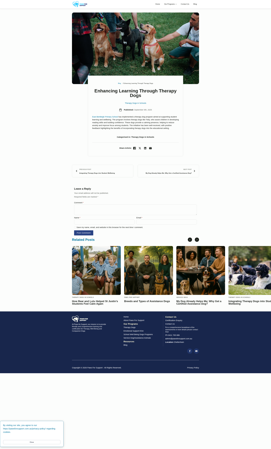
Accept (31, 437)
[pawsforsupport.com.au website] (80, 319)
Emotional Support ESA (134, 331)
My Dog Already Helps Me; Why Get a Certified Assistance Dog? (198, 302)
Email (139, 218)
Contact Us (185, 4)
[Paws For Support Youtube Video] (196, 351)
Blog (195, 4)
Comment (79, 203)
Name (77, 218)
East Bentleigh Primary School (105, 117)
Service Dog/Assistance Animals (137, 338)
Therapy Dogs (130, 327)
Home (157, 4)
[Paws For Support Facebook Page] (189, 351)
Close (32, 442)
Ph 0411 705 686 (172, 335)
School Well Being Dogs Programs (138, 334)
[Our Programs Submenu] (177, 4)
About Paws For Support (134, 320)
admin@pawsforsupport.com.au (178, 339)
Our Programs (169, 4)
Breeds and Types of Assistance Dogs (147, 301)
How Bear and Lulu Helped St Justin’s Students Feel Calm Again (95, 302)
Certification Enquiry (173, 320)
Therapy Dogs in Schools (135, 103)
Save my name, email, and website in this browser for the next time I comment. (110, 227)
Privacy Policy (193, 368)
